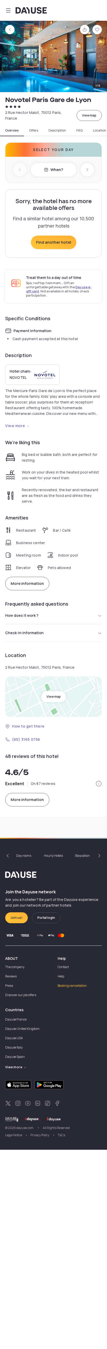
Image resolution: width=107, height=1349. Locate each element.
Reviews (11, 976)
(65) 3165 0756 (26, 739)
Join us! (16, 917)
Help (61, 976)
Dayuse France (15, 1019)
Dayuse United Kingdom (22, 1028)
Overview (12, 130)
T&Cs (61, 1135)
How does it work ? (21, 615)
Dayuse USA (14, 1038)
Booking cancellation (72, 985)
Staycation (82, 855)
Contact (63, 967)
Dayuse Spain (15, 1056)
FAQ (79, 130)
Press (9, 985)
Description (57, 130)
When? (56, 169)
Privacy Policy (39, 1135)
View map (89, 115)
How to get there (28, 726)
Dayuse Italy (14, 1047)
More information (27, 583)
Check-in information (24, 632)
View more (15, 425)
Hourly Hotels (53, 855)
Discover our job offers (20, 995)
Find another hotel (53, 242)
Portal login (46, 917)
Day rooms (23, 855)
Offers (33, 130)
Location (99, 130)
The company (14, 967)
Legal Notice (13, 1135)
